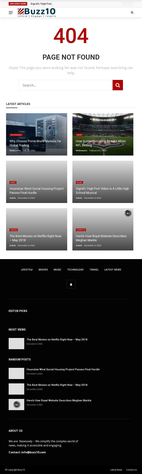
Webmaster (15, 150)
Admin (13, 198)
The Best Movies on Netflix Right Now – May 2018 (57, 339)
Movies (13, 230)
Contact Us (131, 469)
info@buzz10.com (33, 452)
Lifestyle (81, 230)
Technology (16, 135)
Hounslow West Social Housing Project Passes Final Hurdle (63, 369)
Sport (79, 135)
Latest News (112, 269)
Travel (94, 269)
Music (79, 182)
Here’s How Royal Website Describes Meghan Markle (59, 400)
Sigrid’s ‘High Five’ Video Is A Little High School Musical (62, 3)
